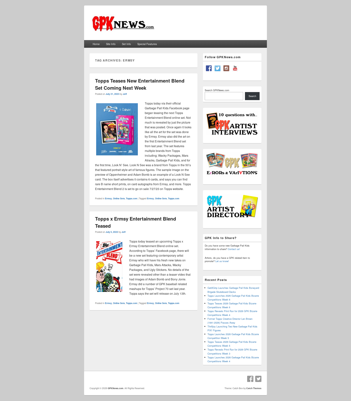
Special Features (147, 44)
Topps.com (131, 198)
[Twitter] (258, 379)
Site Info (111, 44)
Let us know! (222, 261)
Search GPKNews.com (217, 90)
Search (252, 96)
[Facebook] (250, 379)
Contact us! (234, 249)
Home (96, 44)
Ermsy (108, 198)
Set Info (126, 44)
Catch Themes (253, 388)
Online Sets (119, 198)
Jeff (125, 94)
